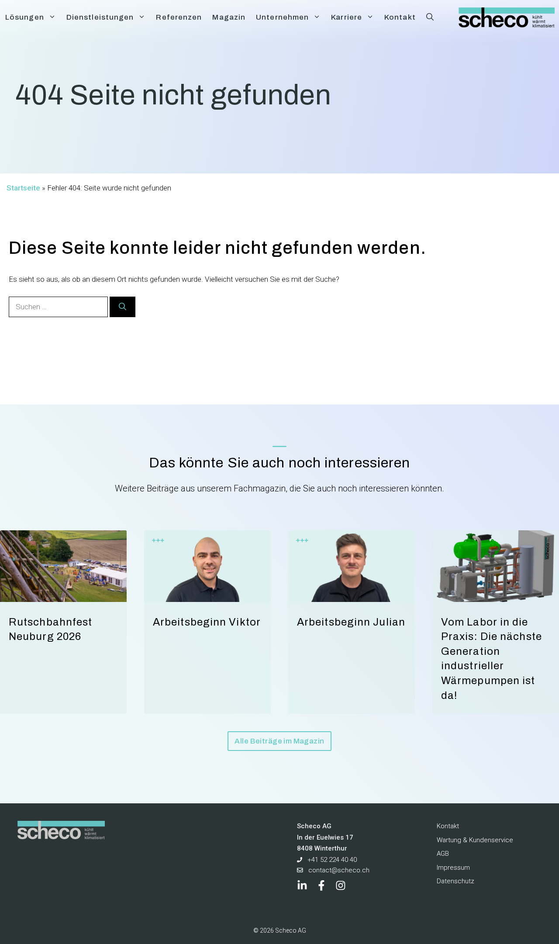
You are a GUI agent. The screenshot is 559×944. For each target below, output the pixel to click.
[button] (430, 17)
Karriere (346, 17)
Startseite (23, 187)
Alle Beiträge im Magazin (279, 741)
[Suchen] (122, 307)
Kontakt (400, 17)
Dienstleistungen (100, 17)
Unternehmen (282, 17)
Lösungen (24, 17)
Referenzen (179, 17)
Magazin (228, 17)
